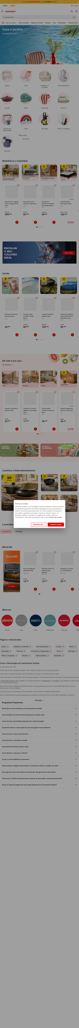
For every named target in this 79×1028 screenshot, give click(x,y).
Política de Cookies (55, 517)
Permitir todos (56, 524)
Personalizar (38, 524)
